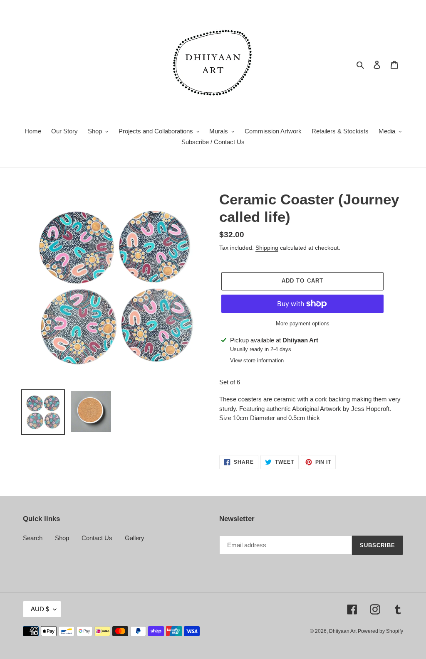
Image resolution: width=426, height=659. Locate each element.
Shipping (266, 247)
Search (32, 537)
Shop (62, 537)
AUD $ (40, 608)
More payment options (302, 323)
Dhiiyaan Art (343, 631)
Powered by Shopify (380, 631)
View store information (257, 360)
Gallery (134, 537)
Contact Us (97, 537)
